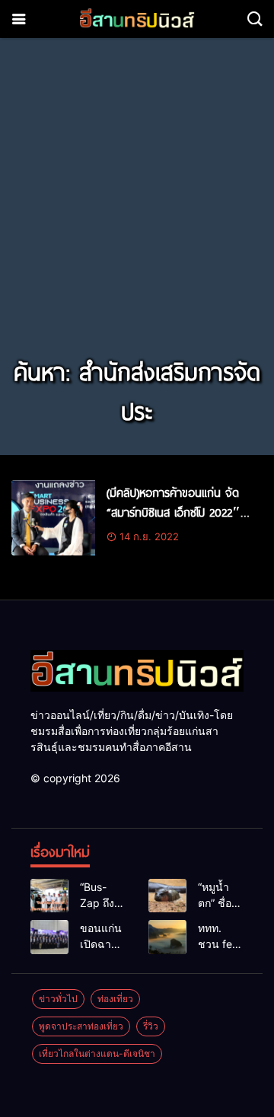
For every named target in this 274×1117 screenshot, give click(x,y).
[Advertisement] (137, 207)
